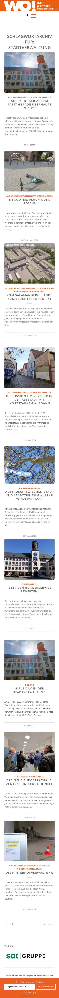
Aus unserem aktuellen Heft (22, 97)
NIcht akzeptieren (45, 986)
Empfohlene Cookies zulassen (20, 986)
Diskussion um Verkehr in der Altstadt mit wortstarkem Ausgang (29, 399)
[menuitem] (25, 16)
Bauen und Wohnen (29, 488)
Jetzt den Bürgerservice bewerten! (29, 589)
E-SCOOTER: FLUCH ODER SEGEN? (29, 201)
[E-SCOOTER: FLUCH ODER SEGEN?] (29, 171)
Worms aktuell (45, 196)
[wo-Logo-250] (29, 6)
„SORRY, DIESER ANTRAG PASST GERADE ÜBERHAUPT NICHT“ (29, 104)
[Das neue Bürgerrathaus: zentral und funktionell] (29, 752)
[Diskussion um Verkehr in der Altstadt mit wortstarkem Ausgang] (29, 367)
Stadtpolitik (44, 97)
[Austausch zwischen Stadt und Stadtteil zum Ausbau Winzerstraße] (29, 465)
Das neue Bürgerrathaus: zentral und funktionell (29, 782)
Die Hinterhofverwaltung (29, 873)
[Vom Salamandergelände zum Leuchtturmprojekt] (29, 263)
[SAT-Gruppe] (25, 956)
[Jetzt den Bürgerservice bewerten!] (29, 559)
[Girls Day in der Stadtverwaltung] (29, 660)
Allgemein (10, 288)
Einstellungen (30, 992)
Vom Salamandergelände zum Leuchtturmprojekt (29, 297)
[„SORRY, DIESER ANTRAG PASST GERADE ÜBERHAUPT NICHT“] (29, 72)
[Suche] (25, 15)
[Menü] (32, 16)
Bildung (29, 685)
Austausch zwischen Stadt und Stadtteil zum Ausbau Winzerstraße (29, 495)
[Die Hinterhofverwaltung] (29, 841)
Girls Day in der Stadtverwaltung (29, 690)
